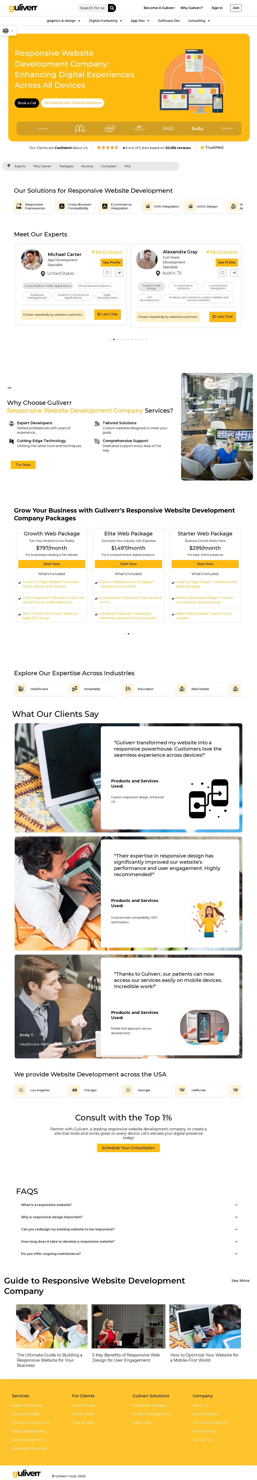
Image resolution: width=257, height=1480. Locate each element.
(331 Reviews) (109, 252)
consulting (196, 21)
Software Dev (169, 21)
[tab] (72, 103)
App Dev (138, 21)
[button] (16, 203)
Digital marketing (103, 21)
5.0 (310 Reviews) (224, 252)
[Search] (112, 8)
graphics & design (61, 21)
